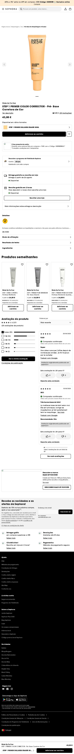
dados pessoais (11, 520)
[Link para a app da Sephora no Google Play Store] (8, 699)
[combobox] (55, 322)
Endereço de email (44, 508)
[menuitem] (65, 9)
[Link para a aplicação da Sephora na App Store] (21, 699)
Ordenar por (43, 318)
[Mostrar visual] (37, 63)
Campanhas (31, 707)
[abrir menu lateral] (3, 9)
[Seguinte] (70, 64)
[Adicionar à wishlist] (22, 264)
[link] (18, 358)
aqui (27, 705)
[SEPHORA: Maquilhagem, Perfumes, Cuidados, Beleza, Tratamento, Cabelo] (11, 9)
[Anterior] (4, 64)
